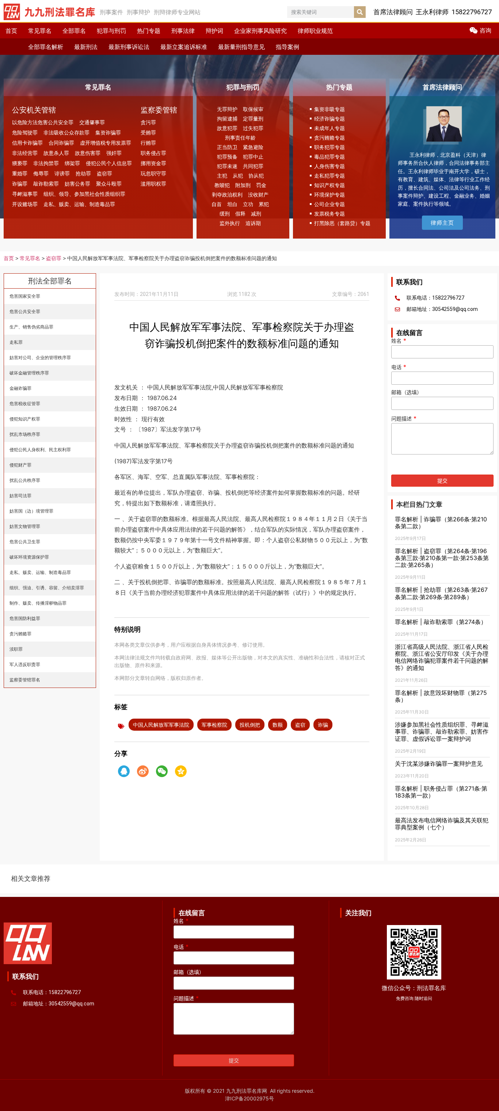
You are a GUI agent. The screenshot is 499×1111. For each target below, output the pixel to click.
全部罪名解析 (45, 47)
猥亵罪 (19, 163)
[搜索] (360, 12)
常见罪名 (40, 31)
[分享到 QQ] (124, 771)
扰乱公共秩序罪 (24, 480)
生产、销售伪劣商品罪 (31, 327)
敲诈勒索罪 (46, 183)
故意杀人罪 (56, 153)
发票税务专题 (329, 213)
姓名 (398, 341)
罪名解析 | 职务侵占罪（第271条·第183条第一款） (441, 792)
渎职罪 (16, 649)
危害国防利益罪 (24, 618)
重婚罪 (19, 173)
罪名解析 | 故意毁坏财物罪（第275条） (441, 696)
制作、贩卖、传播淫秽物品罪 (37, 603)
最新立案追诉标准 (183, 47)
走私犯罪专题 (329, 175)
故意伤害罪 (87, 153)
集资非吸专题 (329, 109)
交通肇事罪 (92, 122)
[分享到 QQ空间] (181, 771)
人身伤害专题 (329, 166)
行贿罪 (148, 143)
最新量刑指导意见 (241, 47)
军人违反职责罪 (24, 664)
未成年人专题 (329, 128)
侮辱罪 (41, 173)
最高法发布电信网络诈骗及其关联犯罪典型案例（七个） (441, 824)
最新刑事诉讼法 (128, 47)
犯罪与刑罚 (111, 31)
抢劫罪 (83, 173)
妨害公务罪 (77, 183)
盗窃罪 (104, 173)
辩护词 (214, 31)
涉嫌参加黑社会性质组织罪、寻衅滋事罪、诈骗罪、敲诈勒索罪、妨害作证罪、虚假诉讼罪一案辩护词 (441, 731)
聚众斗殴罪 (109, 183)
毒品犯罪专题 (329, 156)
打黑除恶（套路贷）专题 (342, 223)
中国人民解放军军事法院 (161, 725)
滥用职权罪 (153, 183)
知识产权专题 (329, 185)
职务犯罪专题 (329, 147)
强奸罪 (114, 153)
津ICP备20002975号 (249, 1098)
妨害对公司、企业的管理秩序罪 (40, 357)
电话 (398, 367)
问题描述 (403, 418)
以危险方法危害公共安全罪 (42, 122)
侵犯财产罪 (20, 465)
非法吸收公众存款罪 (66, 132)
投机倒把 (250, 725)
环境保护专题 (329, 194)
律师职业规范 (315, 31)
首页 (11, 31)
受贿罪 (148, 132)
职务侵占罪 (153, 153)
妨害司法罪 (20, 495)
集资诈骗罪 (108, 132)
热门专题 (148, 31)
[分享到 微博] (143, 771)
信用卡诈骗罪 (27, 143)
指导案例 (287, 47)
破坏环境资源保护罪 (29, 557)
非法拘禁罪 (46, 163)
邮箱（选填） (406, 392)
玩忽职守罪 (153, 173)
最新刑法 (86, 47)
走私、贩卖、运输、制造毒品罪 (79, 204)
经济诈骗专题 (329, 118)
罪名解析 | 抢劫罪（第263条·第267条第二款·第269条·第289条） (441, 593)
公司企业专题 (329, 204)
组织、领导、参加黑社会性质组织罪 (84, 194)
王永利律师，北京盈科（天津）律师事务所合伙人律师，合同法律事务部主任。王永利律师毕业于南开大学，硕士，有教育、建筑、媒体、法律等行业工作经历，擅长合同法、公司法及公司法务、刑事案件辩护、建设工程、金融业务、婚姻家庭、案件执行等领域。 (444, 179)
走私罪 (16, 342)
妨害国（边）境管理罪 (31, 511)
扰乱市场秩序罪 (24, 434)
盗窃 (300, 725)
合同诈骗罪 (61, 143)
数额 (278, 725)
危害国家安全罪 (24, 296)
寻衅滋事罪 (25, 194)
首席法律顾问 (442, 87)
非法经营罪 (25, 153)
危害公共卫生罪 (24, 541)
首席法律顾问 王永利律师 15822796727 (432, 12)
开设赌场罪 (25, 204)
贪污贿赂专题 (329, 137)
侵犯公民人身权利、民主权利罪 (40, 449)
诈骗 (323, 725)
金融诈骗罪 (20, 388)
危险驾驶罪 (25, 132)
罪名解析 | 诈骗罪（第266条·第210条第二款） (441, 522)
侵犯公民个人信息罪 (109, 163)
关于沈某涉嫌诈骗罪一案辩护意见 (439, 763)
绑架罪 (72, 163)
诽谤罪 (62, 173)
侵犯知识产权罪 (24, 419)
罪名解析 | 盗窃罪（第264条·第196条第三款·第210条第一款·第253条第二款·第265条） (442, 557)
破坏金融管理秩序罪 (29, 373)
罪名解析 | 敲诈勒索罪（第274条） (441, 621)
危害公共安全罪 (24, 311)
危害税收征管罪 (24, 403)
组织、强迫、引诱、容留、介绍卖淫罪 (46, 587)
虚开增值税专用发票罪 (105, 143)
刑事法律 (183, 31)
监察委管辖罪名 (24, 679)
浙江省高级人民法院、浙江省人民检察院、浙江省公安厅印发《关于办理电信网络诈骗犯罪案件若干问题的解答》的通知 (441, 657)
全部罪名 (74, 31)
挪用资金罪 (153, 163)
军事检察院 (214, 725)
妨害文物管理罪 (24, 526)
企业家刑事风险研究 (260, 31)
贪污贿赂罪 (20, 633)
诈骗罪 (19, 183)
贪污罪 (148, 122)
